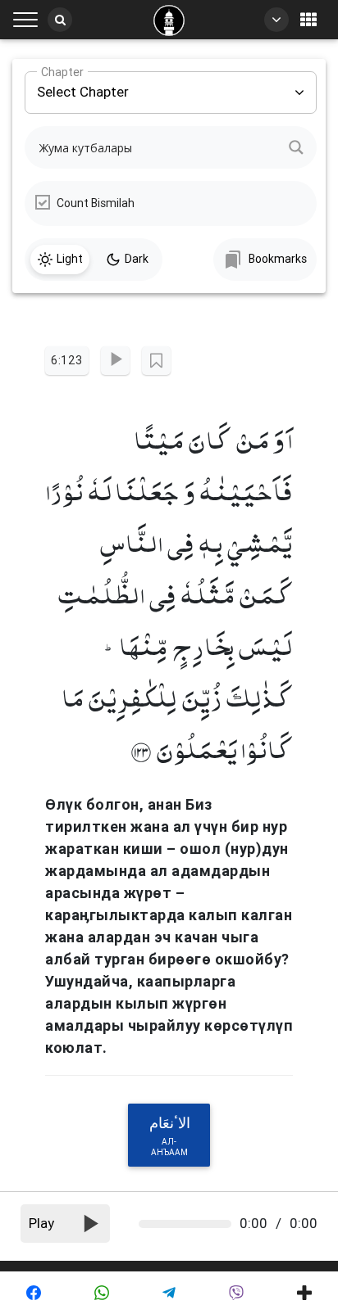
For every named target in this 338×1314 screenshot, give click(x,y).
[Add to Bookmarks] (156, 360)
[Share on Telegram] (169, 1292)
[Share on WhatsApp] (101, 1292)
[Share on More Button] (304, 1292)
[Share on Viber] (236, 1292)
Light (70, 258)
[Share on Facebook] (33, 1292)
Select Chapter (83, 86)
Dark (136, 258)
